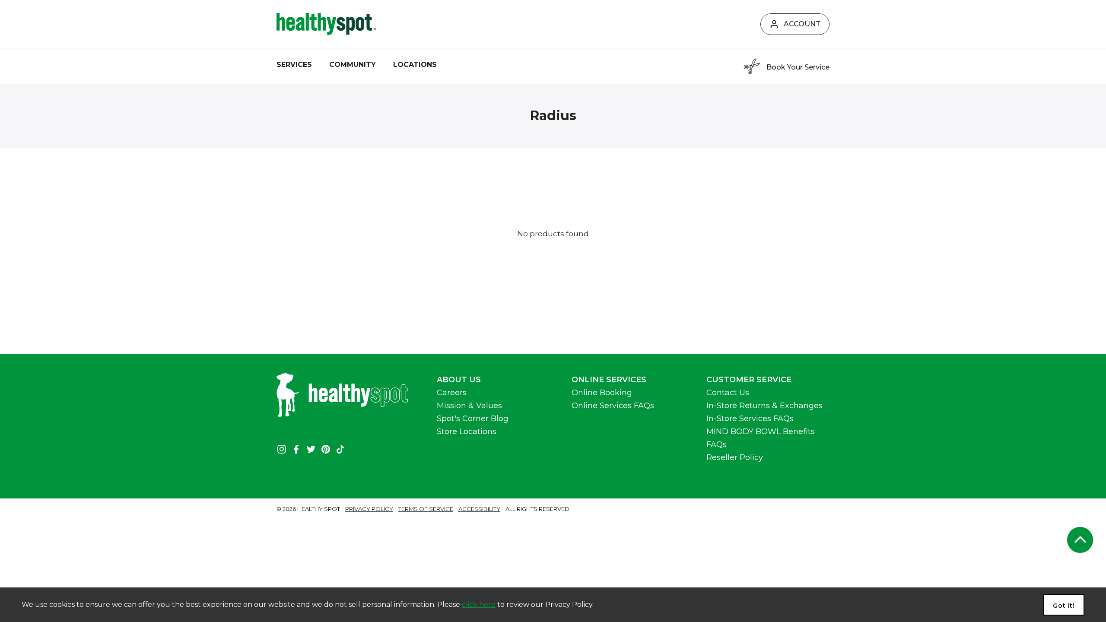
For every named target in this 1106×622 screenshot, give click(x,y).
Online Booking (602, 392)
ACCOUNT (802, 24)
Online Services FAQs (613, 405)
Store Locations (466, 431)
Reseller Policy (734, 457)
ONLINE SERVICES (609, 379)
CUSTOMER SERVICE (748, 379)
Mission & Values (469, 405)
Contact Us (727, 392)
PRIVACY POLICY (369, 508)
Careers (452, 392)
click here (479, 604)
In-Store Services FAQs (750, 418)
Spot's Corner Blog (473, 418)
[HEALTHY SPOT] (326, 24)
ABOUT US (459, 379)
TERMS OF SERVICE (425, 508)
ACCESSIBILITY (479, 508)
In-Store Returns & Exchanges (764, 405)
